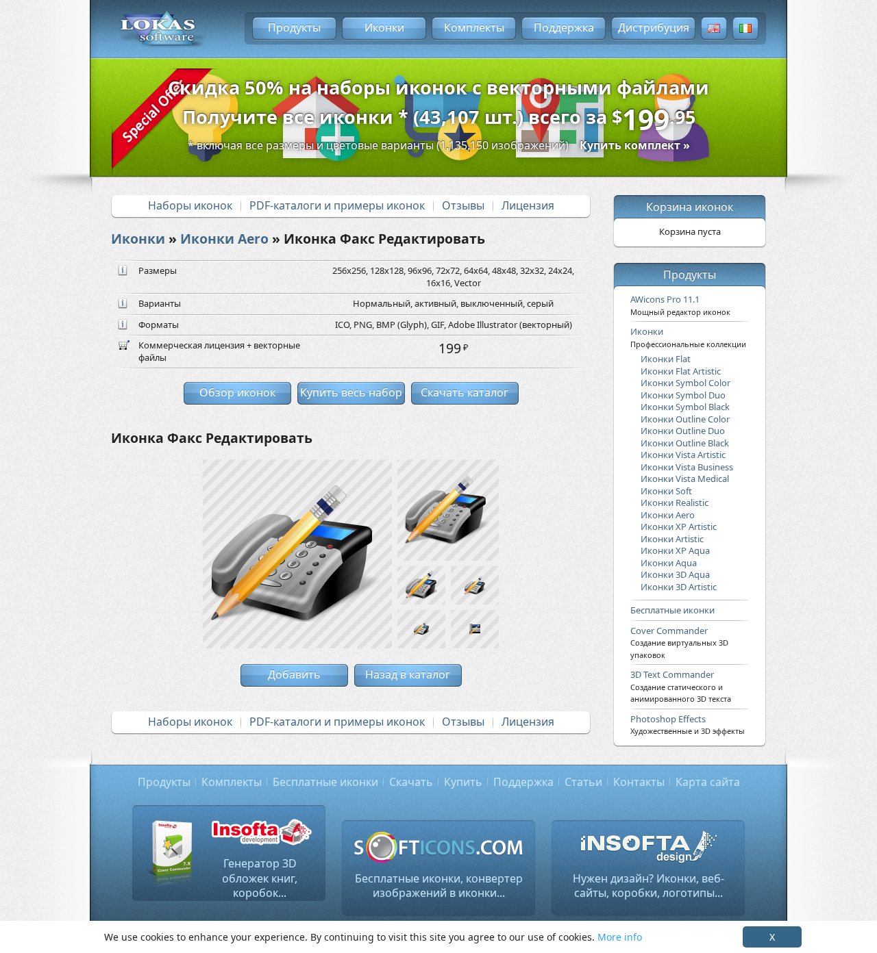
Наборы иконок (190, 205)
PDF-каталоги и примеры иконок (337, 205)
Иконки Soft (666, 491)
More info (619, 936)
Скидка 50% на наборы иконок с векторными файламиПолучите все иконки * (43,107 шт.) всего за (438, 106)
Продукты (294, 27)
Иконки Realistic (674, 502)
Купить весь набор (351, 392)
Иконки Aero (224, 238)
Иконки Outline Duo (683, 430)
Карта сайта (708, 781)
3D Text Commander (680, 686)
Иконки (384, 27)
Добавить (294, 674)
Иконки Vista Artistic (683, 454)
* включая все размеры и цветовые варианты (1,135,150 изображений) (439, 145)
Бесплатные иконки (672, 610)
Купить (463, 781)
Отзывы (463, 205)
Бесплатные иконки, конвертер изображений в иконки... (439, 886)
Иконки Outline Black (685, 443)
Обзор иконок (237, 392)
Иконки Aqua (669, 563)
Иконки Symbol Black (685, 407)
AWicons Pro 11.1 (680, 304)
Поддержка (564, 27)
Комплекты (474, 27)
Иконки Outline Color (685, 419)
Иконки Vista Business (687, 467)
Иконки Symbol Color (685, 383)
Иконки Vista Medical (685, 478)
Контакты (639, 781)
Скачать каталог (464, 392)
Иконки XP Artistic (679, 526)
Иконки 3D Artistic (679, 587)
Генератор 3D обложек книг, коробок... (259, 878)
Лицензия (528, 205)
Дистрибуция (653, 27)
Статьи (583, 781)
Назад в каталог (407, 674)
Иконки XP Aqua (675, 550)
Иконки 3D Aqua (675, 574)
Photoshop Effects (687, 724)
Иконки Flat (666, 359)
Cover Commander (679, 642)
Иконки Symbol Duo (683, 395)
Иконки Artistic (672, 539)
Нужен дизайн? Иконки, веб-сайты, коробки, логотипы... (648, 886)
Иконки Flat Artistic (681, 371)
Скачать (411, 781)
